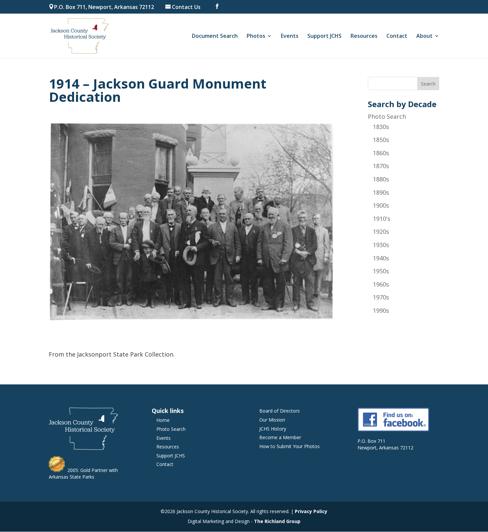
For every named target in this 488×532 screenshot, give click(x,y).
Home (163, 420)
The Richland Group (277, 521)
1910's (381, 219)
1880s (381, 179)
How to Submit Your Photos (289, 446)
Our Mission (272, 420)
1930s (381, 245)
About (424, 36)
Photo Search (387, 116)
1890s (381, 192)
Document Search (215, 36)
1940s (381, 258)
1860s (381, 153)
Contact (396, 36)
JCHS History (272, 429)
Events (289, 36)
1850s (381, 140)
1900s (381, 205)
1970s (381, 297)
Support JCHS (324, 36)
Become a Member (280, 437)
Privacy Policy (311, 511)
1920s (381, 231)
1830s (381, 127)
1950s (381, 271)
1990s (381, 310)
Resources (364, 36)
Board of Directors (279, 411)
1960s (381, 284)
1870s (381, 166)
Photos (256, 36)
